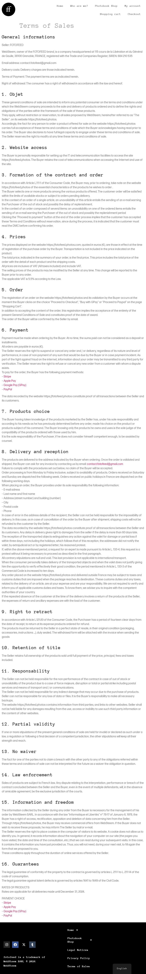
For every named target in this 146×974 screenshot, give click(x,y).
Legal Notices (77, 949)
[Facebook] (15, 944)
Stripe (7, 376)
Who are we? (79, 5)
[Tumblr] (32, 944)
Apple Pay (10, 381)
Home (60, 5)
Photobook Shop (106, 5)
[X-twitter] (24, 944)
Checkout (134, 13)
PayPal (8, 389)
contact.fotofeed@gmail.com (105, 464)
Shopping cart (110, 13)
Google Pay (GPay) (15, 385)
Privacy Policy (78, 958)
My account (133, 5)
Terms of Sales (78, 966)
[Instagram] (7, 944)
